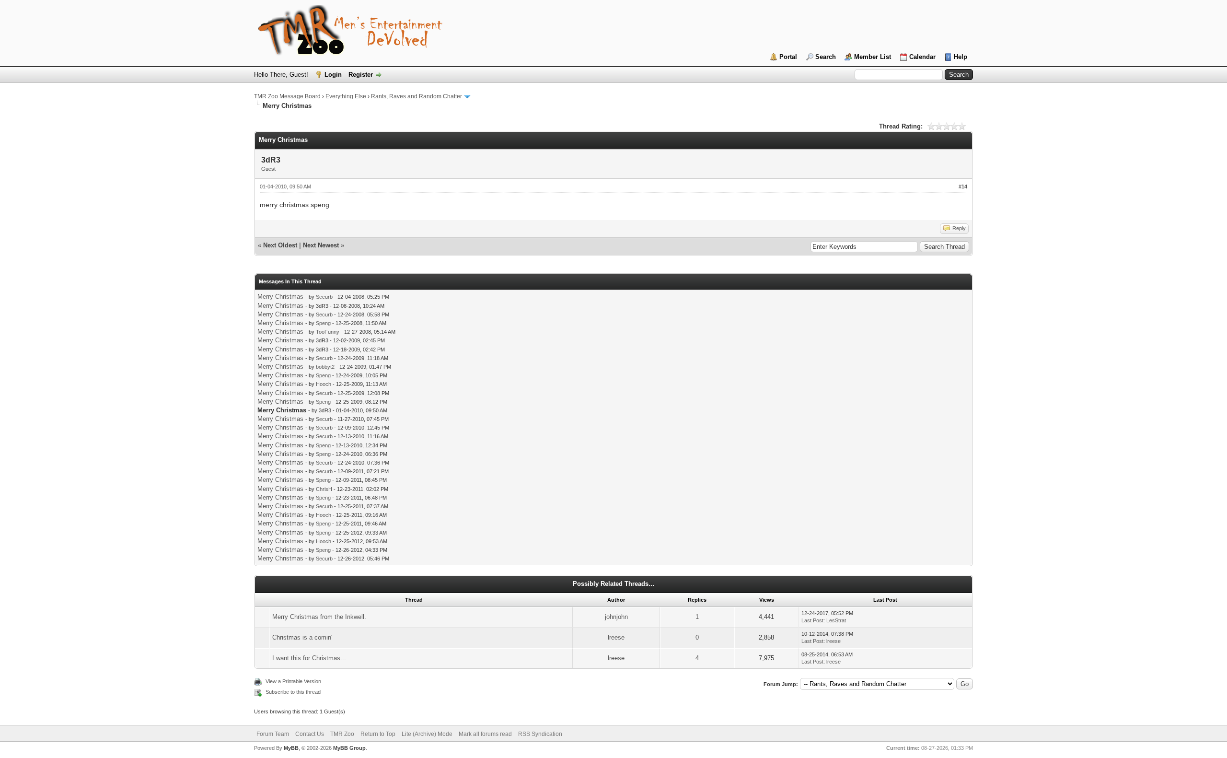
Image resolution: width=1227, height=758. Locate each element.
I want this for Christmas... (309, 658)
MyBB (291, 748)
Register (360, 74)
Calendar (922, 56)
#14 (963, 186)
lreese (616, 637)
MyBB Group (349, 748)
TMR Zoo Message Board (287, 96)
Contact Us (309, 734)
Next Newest (321, 245)
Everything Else (345, 96)
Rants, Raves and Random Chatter (416, 96)
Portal (788, 56)
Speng (323, 323)
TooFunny (327, 332)
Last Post (812, 620)
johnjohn (616, 616)
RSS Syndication (540, 734)
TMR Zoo (342, 734)
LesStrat (836, 620)
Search (825, 56)
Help (960, 56)
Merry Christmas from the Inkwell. (319, 616)
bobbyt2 (325, 367)
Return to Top (377, 734)
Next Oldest (280, 245)
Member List (872, 56)
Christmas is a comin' (302, 637)
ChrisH (324, 489)
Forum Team (272, 734)
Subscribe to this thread (293, 692)
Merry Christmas (280, 296)
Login (333, 74)
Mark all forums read (485, 734)
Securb (324, 297)
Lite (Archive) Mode (427, 734)
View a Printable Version (293, 681)
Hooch (323, 384)
